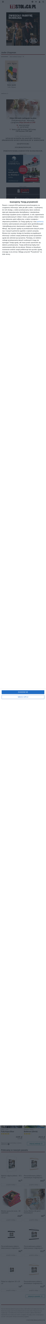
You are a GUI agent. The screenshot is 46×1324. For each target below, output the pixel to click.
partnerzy (40, 221)
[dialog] (23, 662)
